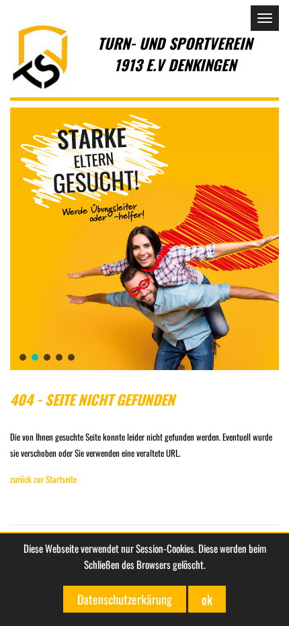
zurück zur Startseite (43, 479)
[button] (144, 238)
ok (207, 599)
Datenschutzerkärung (124, 599)
